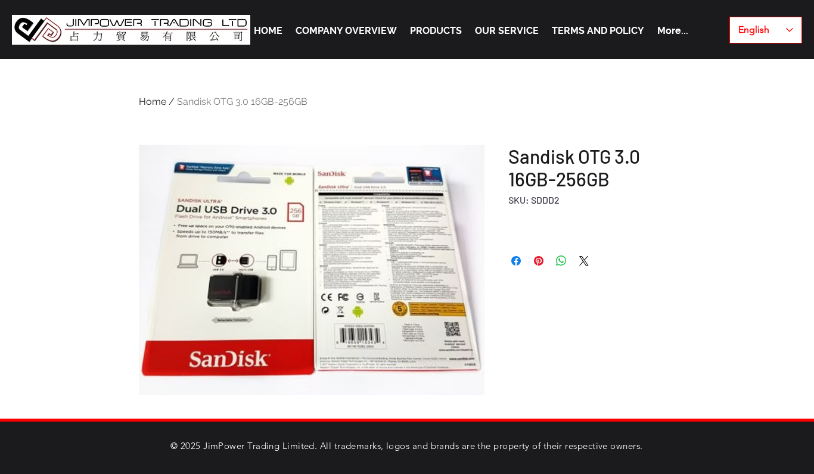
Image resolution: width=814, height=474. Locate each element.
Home (152, 101)
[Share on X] (584, 261)
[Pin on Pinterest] (539, 261)
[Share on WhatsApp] (561, 261)
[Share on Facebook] (516, 261)
